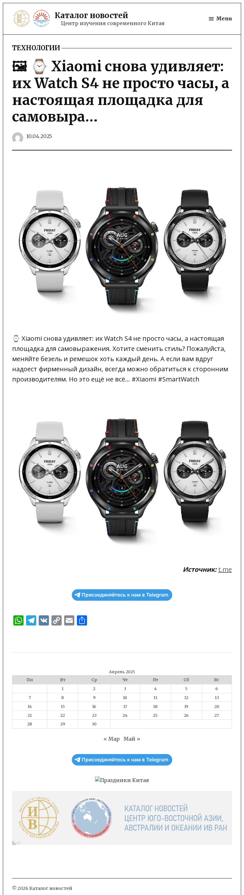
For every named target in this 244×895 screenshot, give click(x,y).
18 (155, 706)
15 (63, 706)
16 (94, 706)
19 (186, 706)
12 (186, 697)
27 (216, 715)
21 (30, 715)
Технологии (36, 48)
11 (155, 697)
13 (217, 697)
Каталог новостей (91, 15)
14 (30, 706)
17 (125, 706)
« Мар (112, 739)
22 (62, 715)
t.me (225, 569)
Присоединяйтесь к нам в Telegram (125, 595)
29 (62, 723)
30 (94, 723)
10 (125, 697)
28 (29, 723)
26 (186, 715)
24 (125, 715)
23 (94, 715)
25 (155, 715)
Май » (132, 739)
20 (216, 706)
